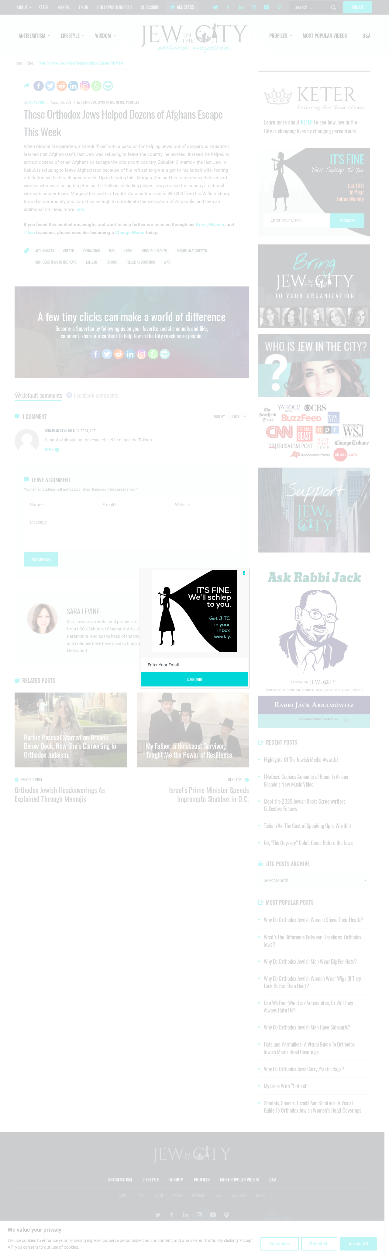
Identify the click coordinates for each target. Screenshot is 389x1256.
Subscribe (194, 679)
